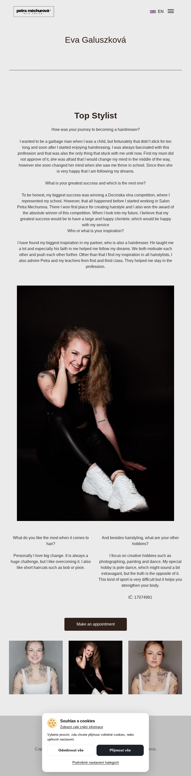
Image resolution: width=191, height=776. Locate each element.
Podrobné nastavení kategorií (95, 762)
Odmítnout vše (71, 750)
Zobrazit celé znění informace (81, 727)
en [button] (161, 11)
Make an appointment (96, 624)
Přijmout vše (120, 750)
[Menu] (171, 11)
